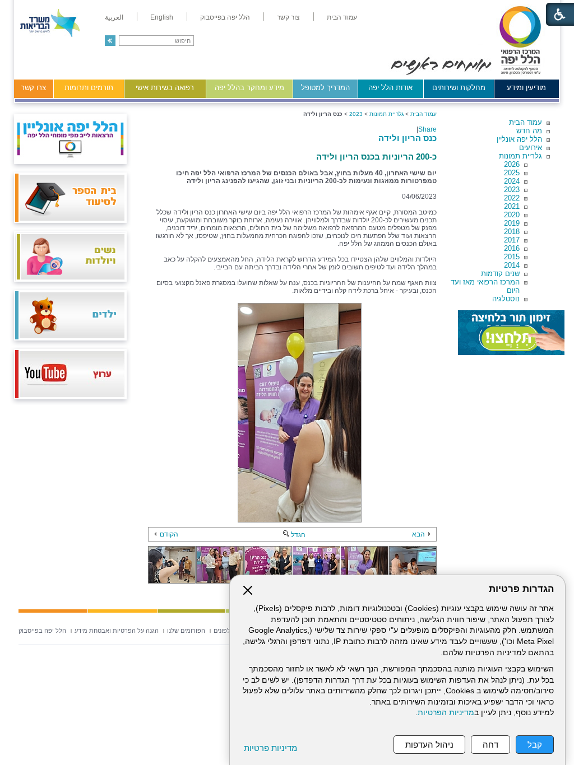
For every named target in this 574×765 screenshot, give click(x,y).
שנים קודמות (500, 273)
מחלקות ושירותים (458, 87)
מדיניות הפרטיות (446, 712)
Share (427, 129)
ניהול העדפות (429, 744)
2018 (512, 231)
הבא (418, 534)
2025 (512, 173)
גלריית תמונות (520, 156)
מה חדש (529, 131)
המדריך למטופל (325, 87)
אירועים (530, 147)
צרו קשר (33, 87)
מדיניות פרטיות (270, 748)
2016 (512, 248)
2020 (512, 215)
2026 (512, 164)
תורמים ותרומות (88, 87)
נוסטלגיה (506, 299)
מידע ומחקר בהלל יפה (249, 87)
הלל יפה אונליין (519, 139)
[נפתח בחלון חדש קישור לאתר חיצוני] (511, 332)
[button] (110, 40)
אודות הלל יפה (390, 87)
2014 (512, 265)
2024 (512, 181)
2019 (512, 223)
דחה (490, 744)
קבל (534, 744)
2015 (512, 257)
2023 (512, 189)
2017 (512, 240)
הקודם (169, 534)
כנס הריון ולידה (407, 138)
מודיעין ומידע (526, 87)
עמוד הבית (525, 122)
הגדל (298, 535)
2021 (512, 206)
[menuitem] (342, 17)
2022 (512, 198)
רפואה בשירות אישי (165, 87)
